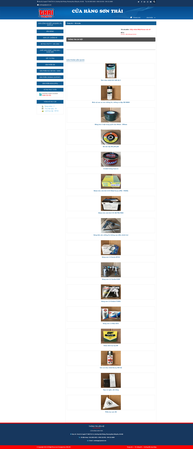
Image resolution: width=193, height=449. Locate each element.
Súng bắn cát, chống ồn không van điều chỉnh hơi (110, 235)
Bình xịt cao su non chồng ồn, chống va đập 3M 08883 (111, 102)
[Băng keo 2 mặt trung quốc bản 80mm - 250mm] (111, 115)
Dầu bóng (50, 31)
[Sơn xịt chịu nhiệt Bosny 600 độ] (111, 358)
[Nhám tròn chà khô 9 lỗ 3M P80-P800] (111, 203)
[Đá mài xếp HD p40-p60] (111, 137)
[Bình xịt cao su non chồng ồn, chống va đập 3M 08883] (111, 92)
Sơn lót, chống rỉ (50, 37)
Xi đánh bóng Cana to (110, 168)
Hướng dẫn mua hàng (150, 447)
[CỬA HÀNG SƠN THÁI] (46, 12)
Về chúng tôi (138, 447)
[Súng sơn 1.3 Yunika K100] (111, 269)
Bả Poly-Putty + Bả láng (50, 44)
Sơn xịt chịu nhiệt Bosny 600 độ (111, 367)
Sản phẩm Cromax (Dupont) (50, 77)
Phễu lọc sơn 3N (111, 412)
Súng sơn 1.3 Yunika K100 (111, 279)
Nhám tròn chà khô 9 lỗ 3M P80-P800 (110, 213)
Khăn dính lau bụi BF (111, 345)
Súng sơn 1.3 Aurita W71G (111, 257)
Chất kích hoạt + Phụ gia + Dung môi (50, 51)
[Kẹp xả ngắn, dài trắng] (111, 380)
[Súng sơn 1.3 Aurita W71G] (111, 247)
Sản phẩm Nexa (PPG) (50, 83)
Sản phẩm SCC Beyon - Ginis (50, 71)
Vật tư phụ (50, 58)
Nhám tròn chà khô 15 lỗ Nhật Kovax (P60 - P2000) (111, 191)
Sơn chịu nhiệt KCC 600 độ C (111, 80)
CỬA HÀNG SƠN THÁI (97, 11)
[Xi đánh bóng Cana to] (111, 159)
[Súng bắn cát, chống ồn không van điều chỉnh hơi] (111, 225)
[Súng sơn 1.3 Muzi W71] (111, 314)
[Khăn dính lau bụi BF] (111, 336)
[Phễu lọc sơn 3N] (111, 402)
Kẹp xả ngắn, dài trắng (111, 390)
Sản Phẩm (149, 17)
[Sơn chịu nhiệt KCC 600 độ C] (111, 70)
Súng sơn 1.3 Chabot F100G (111, 301)
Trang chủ (136, 17)
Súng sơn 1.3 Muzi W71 (111, 323)
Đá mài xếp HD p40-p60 (111, 146)
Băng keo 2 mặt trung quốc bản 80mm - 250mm (111, 124)
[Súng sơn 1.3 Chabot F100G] (111, 291)
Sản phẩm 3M (50, 64)
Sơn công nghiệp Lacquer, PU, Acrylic (50, 24)
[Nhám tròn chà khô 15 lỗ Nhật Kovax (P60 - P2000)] (111, 181)
